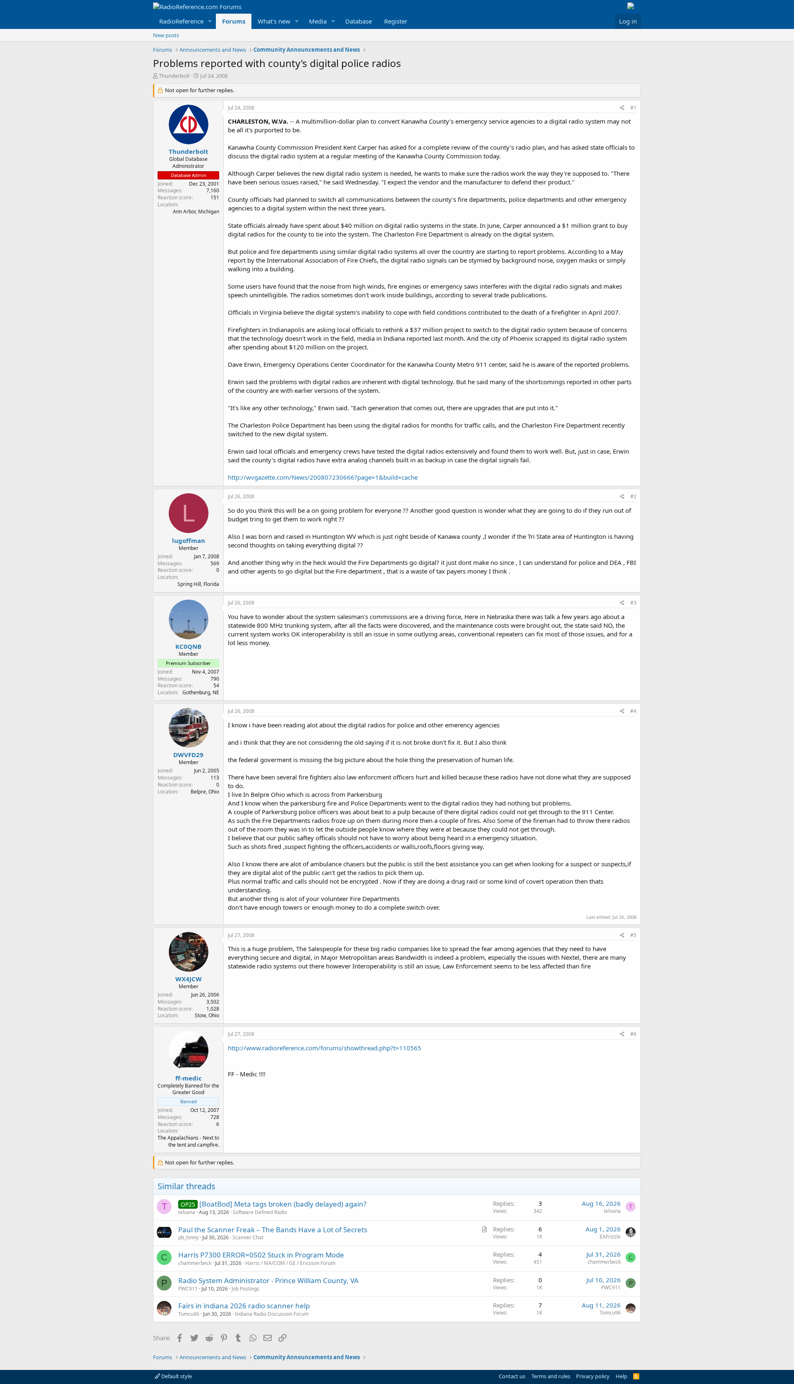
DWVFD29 (188, 755)
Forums (233, 21)
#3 (633, 602)
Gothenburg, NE (200, 692)
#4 (633, 711)
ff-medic (188, 1078)
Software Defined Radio (260, 1212)
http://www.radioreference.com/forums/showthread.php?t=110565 (324, 1048)
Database (358, 21)
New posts (166, 35)
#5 (633, 935)
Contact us (512, 1376)
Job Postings (245, 1288)
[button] (210, 21)
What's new (274, 21)
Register (395, 21)
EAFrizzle (610, 1236)
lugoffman (188, 540)
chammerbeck (194, 1263)
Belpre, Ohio (205, 791)
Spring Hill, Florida (198, 584)
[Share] (622, 108)
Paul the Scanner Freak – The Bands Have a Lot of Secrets (272, 1229)
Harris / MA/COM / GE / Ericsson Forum (290, 1263)
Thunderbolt (174, 75)
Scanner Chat (247, 1237)
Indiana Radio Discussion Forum (272, 1313)
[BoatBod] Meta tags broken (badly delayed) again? (282, 1204)
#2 (633, 496)
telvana (186, 1212)
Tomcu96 (188, 1313)
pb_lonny (188, 1237)
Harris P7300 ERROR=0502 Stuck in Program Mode (261, 1255)
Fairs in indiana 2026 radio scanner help (244, 1305)
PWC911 (188, 1288)
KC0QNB (188, 646)
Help (621, 1376)
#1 (633, 107)
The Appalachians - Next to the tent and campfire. (188, 1141)
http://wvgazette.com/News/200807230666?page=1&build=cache (323, 477)
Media (318, 21)
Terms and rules (550, 1376)
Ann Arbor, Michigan (196, 211)
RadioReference (181, 21)
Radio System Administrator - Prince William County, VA (268, 1280)
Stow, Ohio (207, 1015)
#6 (633, 1033)
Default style (176, 1376)
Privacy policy (593, 1376)
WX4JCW (188, 979)
